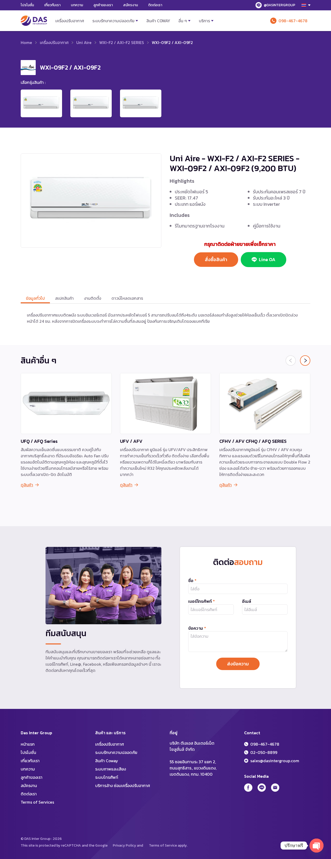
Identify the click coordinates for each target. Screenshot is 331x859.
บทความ (77, 5)
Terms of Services (37, 802)
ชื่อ (192, 580)
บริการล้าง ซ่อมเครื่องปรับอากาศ (122, 785)
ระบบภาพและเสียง (110, 769)
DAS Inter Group (34, 20)
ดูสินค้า (27, 485)
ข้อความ (197, 628)
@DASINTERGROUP (279, 5)
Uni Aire (84, 42)
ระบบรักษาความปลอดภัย (113, 21)
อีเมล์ (246, 601)
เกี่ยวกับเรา (52, 5)
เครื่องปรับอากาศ (69, 21)
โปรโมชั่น (27, 5)
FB (248, 787)
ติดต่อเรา (155, 5)
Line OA (267, 259)
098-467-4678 (293, 21)
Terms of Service (163, 845)
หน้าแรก (28, 744)
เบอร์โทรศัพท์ (201, 601)
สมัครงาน (130, 5)
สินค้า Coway (158, 21)
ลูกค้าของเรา (103, 5)
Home (26, 42)
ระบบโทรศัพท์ (106, 777)
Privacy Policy (124, 845)
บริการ (204, 21)
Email (275, 787)
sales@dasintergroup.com (274, 761)
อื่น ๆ (182, 21)
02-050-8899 (263, 752)
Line (262, 787)
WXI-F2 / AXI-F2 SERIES (121, 42)
